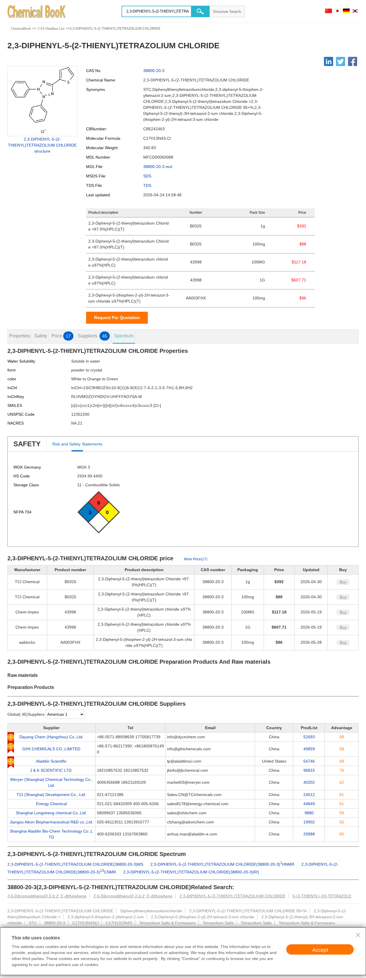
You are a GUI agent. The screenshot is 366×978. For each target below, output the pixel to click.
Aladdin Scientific (51, 761)
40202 (309, 782)
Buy (343, 582)
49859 (309, 749)
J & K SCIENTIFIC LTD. (51, 770)
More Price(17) (195, 559)
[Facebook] (352, 61)
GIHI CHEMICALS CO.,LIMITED (51, 749)
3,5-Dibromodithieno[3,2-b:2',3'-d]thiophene (46, 896)
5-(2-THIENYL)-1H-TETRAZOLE (322, 896)
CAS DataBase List (51, 29)
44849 (309, 803)
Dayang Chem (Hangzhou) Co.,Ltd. (51, 737)
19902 (309, 822)
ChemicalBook (21, 29)
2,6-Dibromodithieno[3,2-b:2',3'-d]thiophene (133, 896)
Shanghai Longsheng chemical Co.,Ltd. (51, 813)
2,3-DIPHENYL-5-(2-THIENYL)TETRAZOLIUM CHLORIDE (232, 896)
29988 (309, 834)
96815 (309, 770)
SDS (147, 176)
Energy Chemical (51, 803)
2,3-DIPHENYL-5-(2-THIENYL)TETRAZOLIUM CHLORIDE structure (42, 145)
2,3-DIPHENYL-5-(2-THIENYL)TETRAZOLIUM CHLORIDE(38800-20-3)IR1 (191, 872)
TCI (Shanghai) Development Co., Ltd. (51, 794)
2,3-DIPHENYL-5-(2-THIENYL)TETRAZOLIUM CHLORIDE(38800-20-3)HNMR (222, 864)
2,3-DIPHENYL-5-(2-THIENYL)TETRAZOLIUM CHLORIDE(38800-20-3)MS (75, 864)
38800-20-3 (153, 70)
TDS (147, 185)
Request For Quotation (117, 317)
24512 (309, 794)
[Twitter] (340, 61)
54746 (309, 761)
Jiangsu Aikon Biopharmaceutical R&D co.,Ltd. (51, 822)
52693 (309, 737)
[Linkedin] (328, 61)
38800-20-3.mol (157, 166)
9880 (309, 813)
